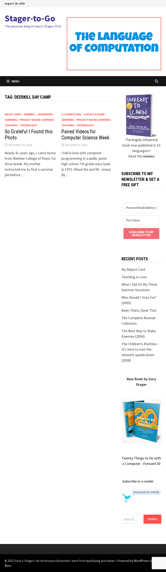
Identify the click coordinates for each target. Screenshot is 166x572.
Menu (15, 81)
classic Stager (94, 114)
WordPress (141, 561)
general (29, 114)
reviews (148, 156)
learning (11, 120)
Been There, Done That (138, 310)
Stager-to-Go (30, 18)
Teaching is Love (134, 277)
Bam (8, 565)
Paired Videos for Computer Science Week (85, 135)
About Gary (13, 114)
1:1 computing (71, 114)
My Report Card (133, 269)
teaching (11, 125)
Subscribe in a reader (137, 481)
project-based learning (37, 120)
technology (28, 125)
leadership (45, 114)
